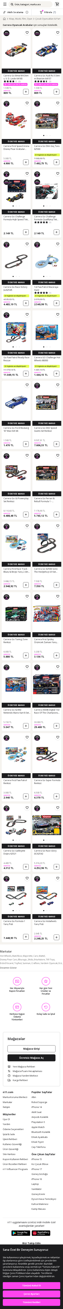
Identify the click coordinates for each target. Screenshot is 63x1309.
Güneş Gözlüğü (39, 1174)
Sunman (26, 963)
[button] (44, 135)
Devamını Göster (8, 967)
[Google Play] (20, 1233)
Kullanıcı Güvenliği (12, 1144)
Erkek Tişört (37, 1142)
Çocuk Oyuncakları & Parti (48, 18)
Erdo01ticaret (6, 963)
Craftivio (35, 963)
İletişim (6, 1107)
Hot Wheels (5, 955)
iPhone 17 (36, 1169)
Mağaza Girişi (31, 1048)
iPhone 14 (36, 1107)
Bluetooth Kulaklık (40, 1132)
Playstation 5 (38, 1122)
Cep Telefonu (38, 1147)
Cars (35, 955)
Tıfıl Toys (50, 959)
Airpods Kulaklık (39, 1117)
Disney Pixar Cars (8, 959)
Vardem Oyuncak (49, 963)
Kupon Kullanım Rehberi (15, 1159)
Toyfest (18, 963)
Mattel (42, 955)
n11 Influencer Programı (15, 1169)
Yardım (6, 1124)
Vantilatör (36, 1189)
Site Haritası (9, 1154)
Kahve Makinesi (39, 1204)
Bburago (22, 959)
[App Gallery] (41, 1233)
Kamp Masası (38, 1209)
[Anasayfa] (4, 18)
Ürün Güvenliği (10, 1149)
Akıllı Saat (36, 1112)
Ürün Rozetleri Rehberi (15, 1164)
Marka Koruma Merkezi (15, 1097)
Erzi (60, 963)
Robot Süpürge (39, 1102)
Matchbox (17, 955)
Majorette (28, 955)
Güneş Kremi (38, 1194)
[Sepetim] (57, 4)
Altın (33, 1097)
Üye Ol (6, 1119)
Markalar (7, 1102)
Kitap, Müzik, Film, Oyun (20, 18)
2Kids (30, 959)
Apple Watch (38, 1127)
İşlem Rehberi (10, 1139)
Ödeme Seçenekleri (13, 1129)
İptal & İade (9, 1134)
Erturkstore (39, 959)
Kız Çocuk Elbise (39, 1164)
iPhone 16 (36, 1179)
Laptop (35, 1184)
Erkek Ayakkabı (39, 1137)
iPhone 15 (36, 1159)
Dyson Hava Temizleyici (43, 1199)
